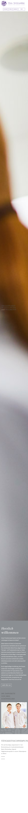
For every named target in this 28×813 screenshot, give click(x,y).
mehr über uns (6, 685)
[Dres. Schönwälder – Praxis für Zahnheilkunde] (15, 3)
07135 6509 (5, 9)
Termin (10, 9)
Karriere (15, 9)
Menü (22, 9)
